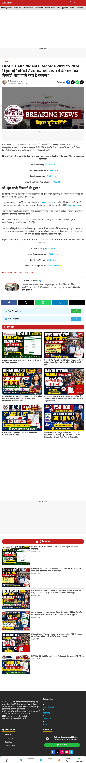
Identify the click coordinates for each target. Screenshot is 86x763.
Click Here (50, 165)
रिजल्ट (72, 8)
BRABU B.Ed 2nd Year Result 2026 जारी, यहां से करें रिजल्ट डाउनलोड (21, 361)
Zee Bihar (7, 2)
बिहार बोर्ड (17, 8)
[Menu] (82, 2)
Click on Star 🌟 (54, 266)
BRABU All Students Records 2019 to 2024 (18, 272)
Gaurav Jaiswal (15, 81)
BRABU (7, 62)
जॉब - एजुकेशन (62, 8)
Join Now (76, 311)
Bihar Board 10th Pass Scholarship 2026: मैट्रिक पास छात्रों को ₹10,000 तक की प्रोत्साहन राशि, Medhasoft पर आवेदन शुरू (22, 398)
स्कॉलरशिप (39, 8)
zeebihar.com (47, 203)
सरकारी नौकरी (28, 8)
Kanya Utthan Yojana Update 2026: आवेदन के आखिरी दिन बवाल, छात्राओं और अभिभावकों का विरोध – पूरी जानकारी (63, 398)
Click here (53, 170)
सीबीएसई (80, 8)
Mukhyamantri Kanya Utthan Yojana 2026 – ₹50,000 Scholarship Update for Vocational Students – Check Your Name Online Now (62, 435)
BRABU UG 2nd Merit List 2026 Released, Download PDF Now (19, 434)
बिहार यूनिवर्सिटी (6, 8)
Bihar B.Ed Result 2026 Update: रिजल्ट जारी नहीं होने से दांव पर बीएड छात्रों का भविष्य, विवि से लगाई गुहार (63, 362)
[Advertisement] (43, 31)
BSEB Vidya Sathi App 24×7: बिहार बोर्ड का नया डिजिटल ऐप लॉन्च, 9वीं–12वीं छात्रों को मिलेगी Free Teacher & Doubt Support (57, 613)
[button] (75, 3)
